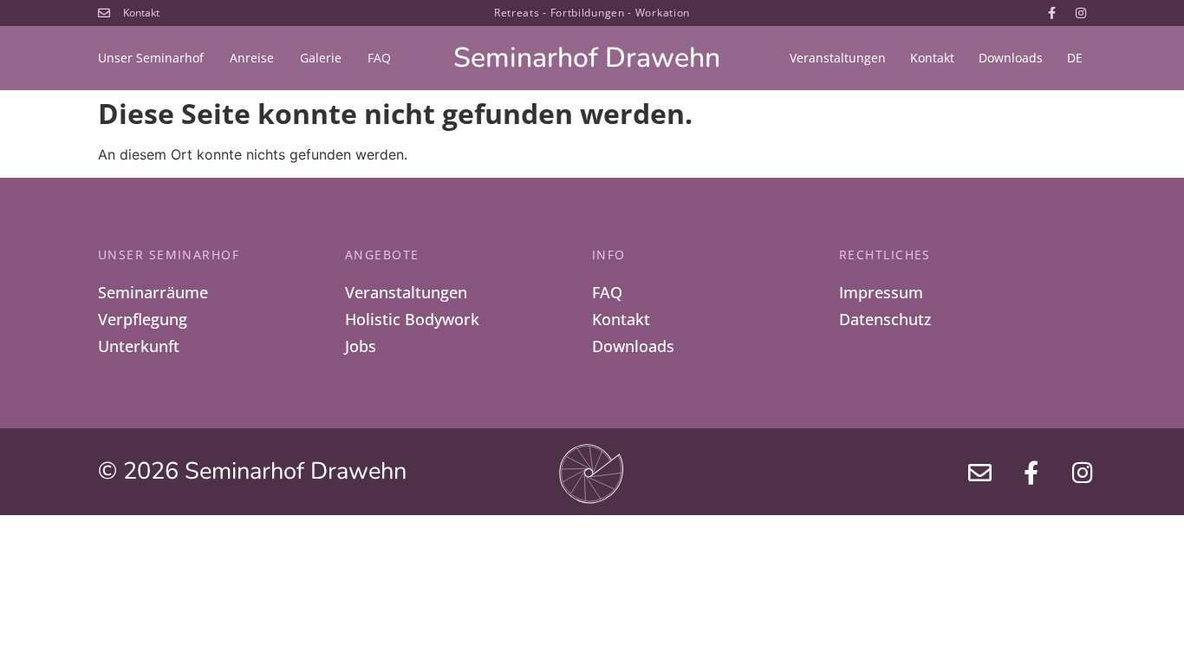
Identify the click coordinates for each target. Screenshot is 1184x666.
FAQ (379, 57)
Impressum (881, 292)
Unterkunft (138, 346)
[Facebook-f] (1052, 13)
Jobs (360, 346)
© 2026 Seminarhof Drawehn (252, 471)
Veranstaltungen (838, 57)
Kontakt (932, 57)
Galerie (321, 57)
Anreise (252, 57)
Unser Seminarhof (151, 57)
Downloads (1011, 57)
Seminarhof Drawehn (586, 57)
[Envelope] (980, 471)
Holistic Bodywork (412, 319)
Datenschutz (885, 319)
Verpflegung (142, 319)
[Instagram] (1081, 13)
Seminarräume (153, 292)
